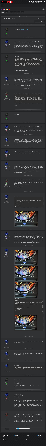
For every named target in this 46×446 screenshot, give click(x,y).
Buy (4, 437)
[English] (1, 9)
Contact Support (17, 436)
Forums (16, 440)
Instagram (40, 438)
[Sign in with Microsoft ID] (15, 12)
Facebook (40, 436)
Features (4, 438)
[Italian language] (7, 9)
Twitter (39, 439)
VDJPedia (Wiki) (17, 438)
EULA (27, 439)
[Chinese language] (9, 9)
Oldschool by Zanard (24, 29)
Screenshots (5, 440)
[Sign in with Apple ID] (18, 12)
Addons (13, 18)
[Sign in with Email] (6, 12)
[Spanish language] (3, 9)
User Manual (17, 437)
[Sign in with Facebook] (11, 12)
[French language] (4, 9)
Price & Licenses (5, 439)
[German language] (6, 9)
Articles (16, 439)
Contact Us (28, 437)
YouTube (40, 437)
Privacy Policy (28, 438)
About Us (27, 436)
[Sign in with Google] (22, 12)
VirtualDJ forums (6, 18)
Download (4, 436)
